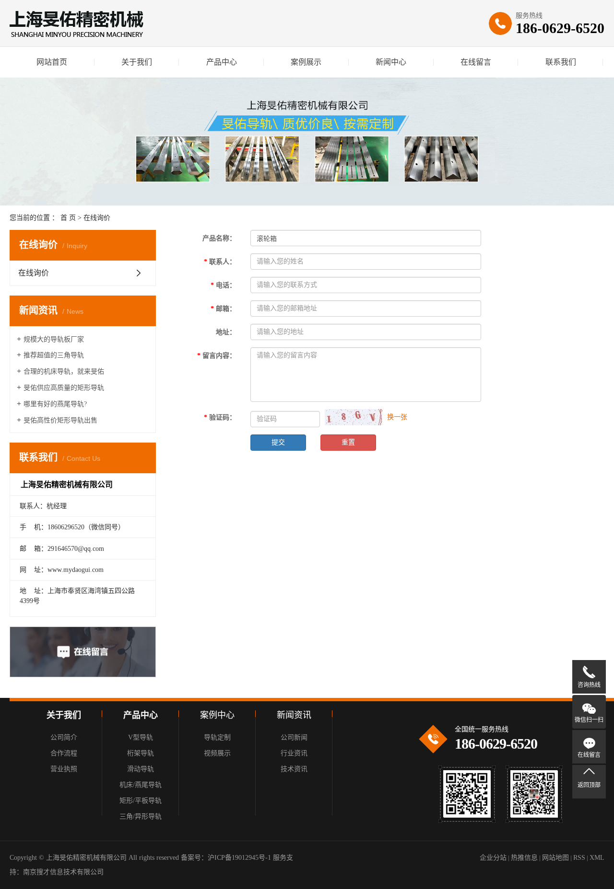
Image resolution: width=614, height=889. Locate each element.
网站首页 (51, 62)
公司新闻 (294, 737)
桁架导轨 (140, 753)
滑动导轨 (140, 769)
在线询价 (33, 273)
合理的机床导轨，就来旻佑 (64, 371)
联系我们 (560, 62)
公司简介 (63, 737)
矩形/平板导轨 (140, 800)
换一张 (397, 417)
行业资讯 (294, 753)
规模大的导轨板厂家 (54, 339)
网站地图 (555, 857)
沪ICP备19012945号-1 (239, 857)
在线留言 (475, 62)
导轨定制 (217, 737)
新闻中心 (391, 62)
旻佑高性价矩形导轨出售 (60, 420)
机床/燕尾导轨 (140, 784)
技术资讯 (294, 769)
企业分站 (493, 857)
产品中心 (221, 62)
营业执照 (63, 769)
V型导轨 (140, 737)
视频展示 (217, 753)
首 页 (68, 217)
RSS (579, 857)
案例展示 (306, 62)
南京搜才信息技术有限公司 (63, 872)
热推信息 (524, 857)
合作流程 (63, 753)
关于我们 (136, 62)
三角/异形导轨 (140, 816)
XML (597, 857)
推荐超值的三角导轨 (54, 355)
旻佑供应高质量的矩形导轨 (64, 387)
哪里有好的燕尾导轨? (55, 404)
